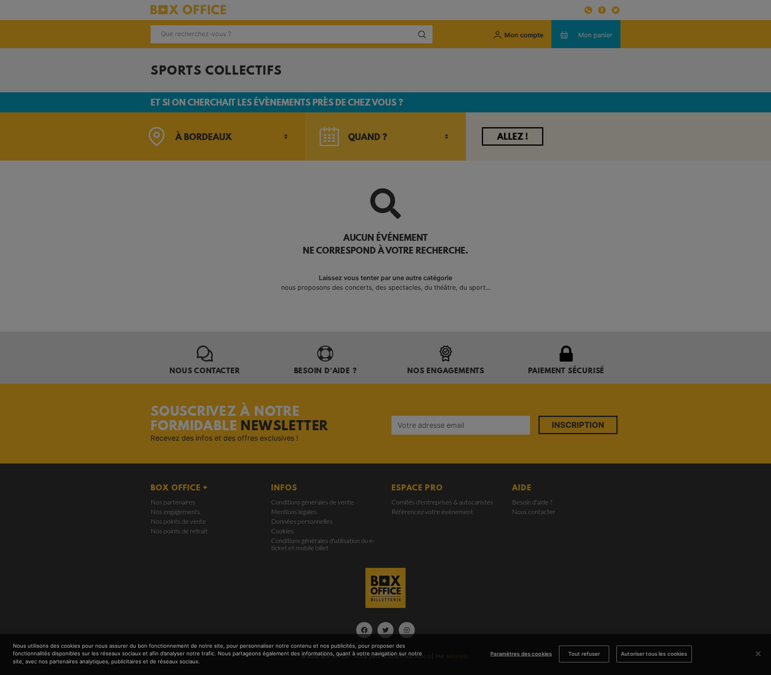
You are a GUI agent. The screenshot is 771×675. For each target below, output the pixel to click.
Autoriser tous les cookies (654, 654)
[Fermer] (758, 654)
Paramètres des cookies (521, 654)
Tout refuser (584, 654)
